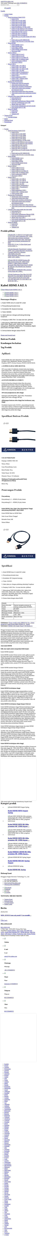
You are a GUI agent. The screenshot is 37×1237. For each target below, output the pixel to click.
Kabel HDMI (12, 43)
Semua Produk (31, 934)
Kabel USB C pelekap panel (19, 78)
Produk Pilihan (11, 930)
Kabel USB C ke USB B (18, 67)
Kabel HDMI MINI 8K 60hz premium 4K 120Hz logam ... (18, 825)
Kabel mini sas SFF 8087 (18, 20)
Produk (6, 15)
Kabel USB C (12, 64)
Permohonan (7, 122)
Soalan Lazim (8, 904)
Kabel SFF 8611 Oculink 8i (19, 35)
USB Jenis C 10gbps (11, 934)
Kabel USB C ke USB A (18, 65)
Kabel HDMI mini (16, 46)
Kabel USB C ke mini (17, 70)
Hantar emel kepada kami (8, 335)
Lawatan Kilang (12, 117)
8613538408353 (9, 997)
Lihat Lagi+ (4, 920)
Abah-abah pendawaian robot (19, 85)
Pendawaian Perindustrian (15, 81)
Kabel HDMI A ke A (17, 44)
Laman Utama (8, 14)
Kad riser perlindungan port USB (20, 102)
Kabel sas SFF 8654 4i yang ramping (22, 28)
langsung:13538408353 (11, 984)
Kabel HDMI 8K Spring (17, 870)
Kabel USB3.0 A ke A (17, 54)
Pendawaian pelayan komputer (20, 83)
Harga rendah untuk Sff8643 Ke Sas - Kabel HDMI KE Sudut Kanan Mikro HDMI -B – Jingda (17, 623)
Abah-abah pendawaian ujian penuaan (22, 91)
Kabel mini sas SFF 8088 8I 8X (20, 40)
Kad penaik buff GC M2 (18, 107)
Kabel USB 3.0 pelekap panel (19, 59)
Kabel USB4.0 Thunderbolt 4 (19, 72)
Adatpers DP (15, 114)
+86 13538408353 (22, 3)
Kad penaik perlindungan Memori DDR (22, 101)
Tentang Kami (8, 115)
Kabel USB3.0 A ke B (17, 56)
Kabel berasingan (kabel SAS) (16, 17)
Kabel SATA (15, 19)
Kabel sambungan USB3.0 (19, 61)
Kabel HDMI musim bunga (19, 49)
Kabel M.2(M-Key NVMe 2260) (20, 27)
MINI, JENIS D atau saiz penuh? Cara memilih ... (16, 915)
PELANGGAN (5, 927)
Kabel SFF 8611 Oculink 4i (19, 33)
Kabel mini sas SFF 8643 (18, 24)
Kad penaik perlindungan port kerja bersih (23, 106)
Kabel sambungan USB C (18, 77)
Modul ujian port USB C (18, 104)
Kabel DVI (14, 110)
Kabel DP (14, 112)
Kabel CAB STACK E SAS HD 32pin (22, 41)
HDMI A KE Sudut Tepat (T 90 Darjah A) (20, 626)
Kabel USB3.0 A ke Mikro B (19, 57)
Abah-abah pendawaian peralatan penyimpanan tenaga (20, 89)
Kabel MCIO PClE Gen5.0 (19, 32)
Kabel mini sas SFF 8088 (18, 22)
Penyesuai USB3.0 (16, 62)
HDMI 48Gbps (25, 932)
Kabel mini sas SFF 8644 (18, 25)
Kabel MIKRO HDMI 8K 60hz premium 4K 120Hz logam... (19, 853)
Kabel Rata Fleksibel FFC (12, 932)
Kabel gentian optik (17, 80)
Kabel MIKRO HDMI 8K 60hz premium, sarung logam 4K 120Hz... (20, 270)
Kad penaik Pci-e (16, 98)
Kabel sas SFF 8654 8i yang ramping (22, 30)
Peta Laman (20, 930)
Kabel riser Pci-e (16, 99)
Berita (6, 118)
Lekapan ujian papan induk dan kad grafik (20, 96)
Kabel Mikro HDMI (17, 48)
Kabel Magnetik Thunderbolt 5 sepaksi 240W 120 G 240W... (19, 256)
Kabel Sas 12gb (21, 934)
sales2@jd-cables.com (10, 956)
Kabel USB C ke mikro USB (19, 69)
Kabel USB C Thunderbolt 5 (19, 73)
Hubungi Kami (8, 120)
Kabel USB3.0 (12, 52)
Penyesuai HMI (15, 51)
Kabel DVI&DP (12, 109)
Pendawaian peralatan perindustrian (21, 86)
